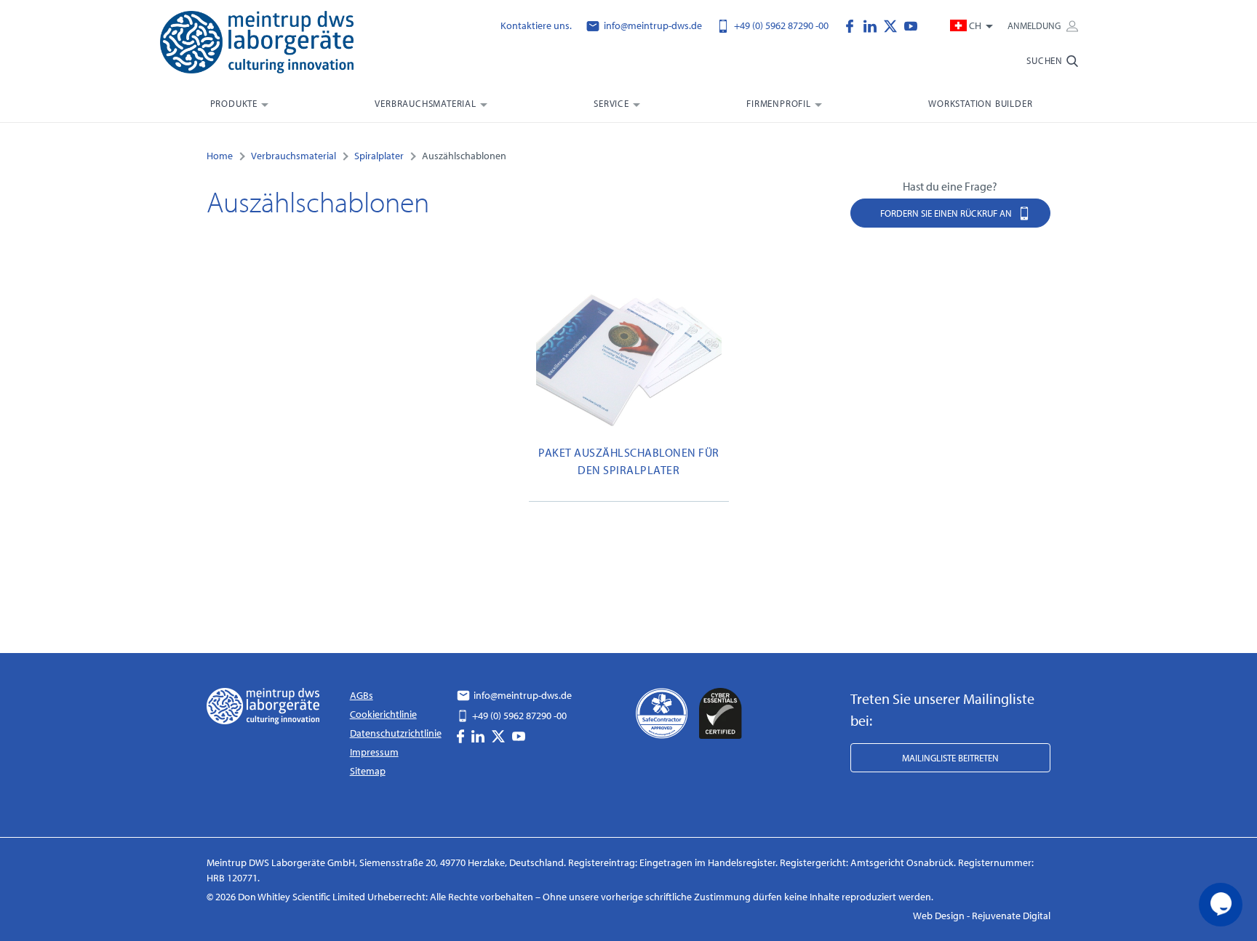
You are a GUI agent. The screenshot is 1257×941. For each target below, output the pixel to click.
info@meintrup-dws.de (652, 25)
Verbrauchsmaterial (425, 103)
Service (611, 103)
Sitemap (368, 770)
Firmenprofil (778, 103)
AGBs (361, 695)
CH (975, 25)
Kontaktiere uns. (536, 25)
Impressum (374, 751)
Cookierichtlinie (383, 714)
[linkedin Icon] (873, 24)
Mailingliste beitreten (950, 758)
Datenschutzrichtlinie (396, 733)
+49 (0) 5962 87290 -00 (780, 25)
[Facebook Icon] (853, 24)
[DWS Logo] (275, 45)
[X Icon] (894, 24)
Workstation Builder (980, 103)
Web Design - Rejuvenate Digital (981, 915)
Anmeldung (1035, 25)
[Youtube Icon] (910, 24)
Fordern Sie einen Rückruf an (947, 213)
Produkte (234, 103)
